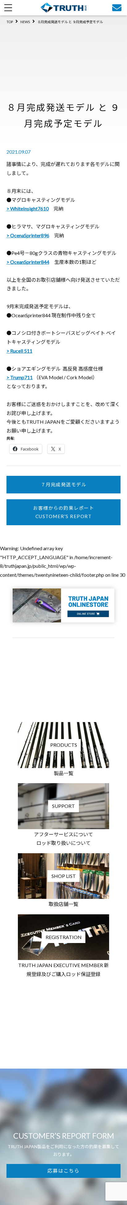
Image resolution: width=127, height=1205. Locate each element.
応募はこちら (63, 1171)
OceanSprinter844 (29, 262)
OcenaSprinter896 (29, 235)
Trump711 (21, 377)
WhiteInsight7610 (29, 208)
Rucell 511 (21, 351)
